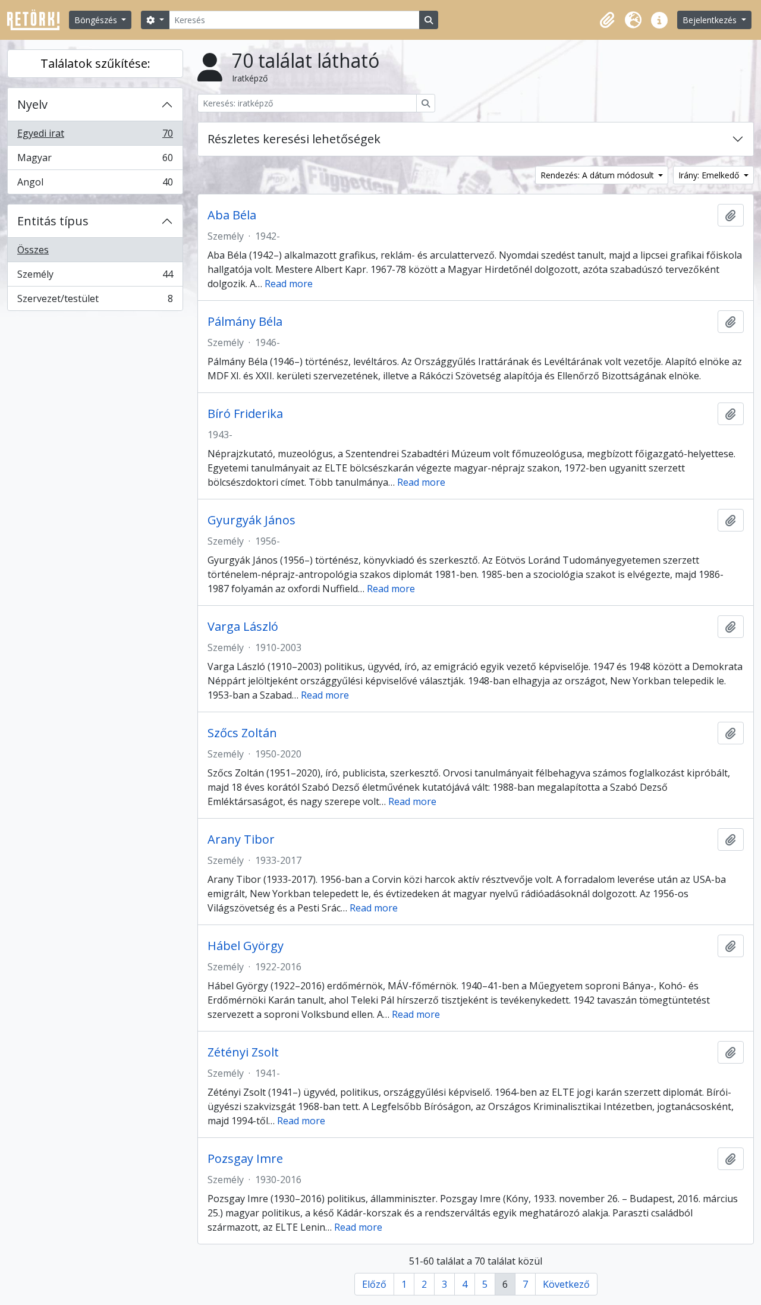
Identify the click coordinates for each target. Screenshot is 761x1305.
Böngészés (97, 20)
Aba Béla (231, 215)
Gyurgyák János (251, 520)
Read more (289, 283)
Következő (566, 1284)
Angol (95, 184)
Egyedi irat (95, 136)
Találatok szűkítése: (95, 63)
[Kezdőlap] (38, 20)
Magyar (95, 160)
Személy (95, 277)
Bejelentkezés (711, 20)
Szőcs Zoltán (242, 733)
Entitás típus (53, 221)
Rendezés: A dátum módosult (598, 175)
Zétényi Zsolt (243, 1052)
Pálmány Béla (244, 322)
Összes (33, 249)
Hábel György (245, 946)
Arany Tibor (241, 839)
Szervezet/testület (95, 301)
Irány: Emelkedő (709, 175)
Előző (374, 1284)
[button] (607, 20)
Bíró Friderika (245, 414)
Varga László (242, 627)
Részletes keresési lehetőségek (293, 139)
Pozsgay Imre (245, 1159)
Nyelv (32, 104)
